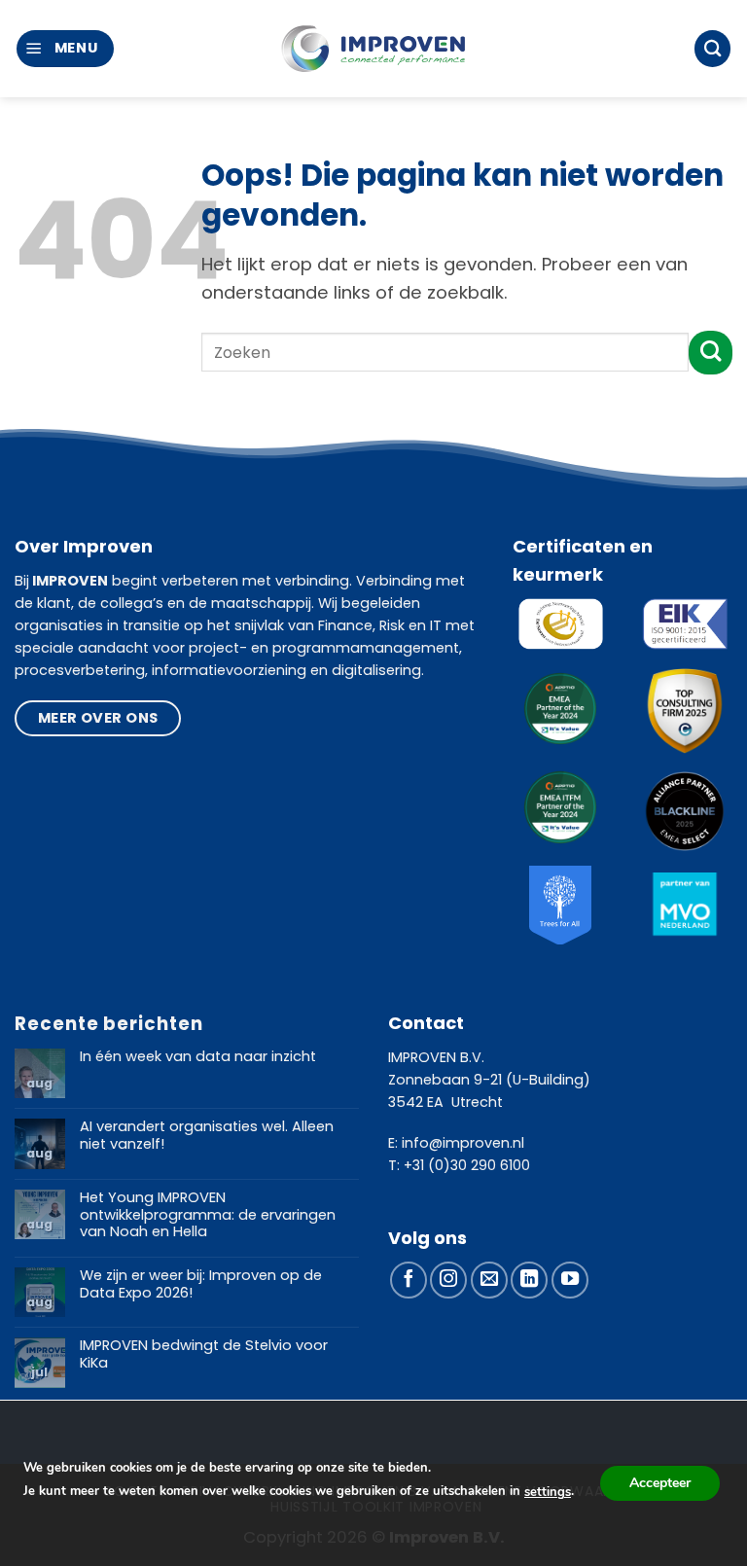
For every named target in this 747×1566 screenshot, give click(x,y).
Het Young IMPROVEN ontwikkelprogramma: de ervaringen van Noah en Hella (208, 1215)
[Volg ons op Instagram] (448, 1280)
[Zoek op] (712, 48)
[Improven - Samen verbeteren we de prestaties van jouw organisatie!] (373, 49)
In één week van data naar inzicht (198, 1057)
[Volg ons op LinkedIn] (529, 1280)
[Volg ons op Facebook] (408, 1280)
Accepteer (660, 1483)
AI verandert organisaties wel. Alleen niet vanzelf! (207, 1136)
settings (547, 1492)
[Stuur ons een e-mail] (489, 1280)
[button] (65, 48)
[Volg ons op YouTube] (569, 1280)
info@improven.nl (463, 1143)
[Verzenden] (710, 352)
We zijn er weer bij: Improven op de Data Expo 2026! (201, 1284)
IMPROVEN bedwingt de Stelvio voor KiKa (204, 1354)
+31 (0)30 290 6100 (467, 1165)
